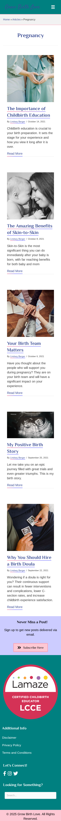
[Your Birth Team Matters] (30, 313)
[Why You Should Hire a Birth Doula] (30, 527)
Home (6, 19)
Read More (15, 153)
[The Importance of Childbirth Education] (30, 79)
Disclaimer (9, 737)
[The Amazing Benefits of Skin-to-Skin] (30, 196)
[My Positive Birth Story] (30, 425)
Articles (16, 19)
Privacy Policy (11, 745)
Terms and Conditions (17, 752)
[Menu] (53, 7)
